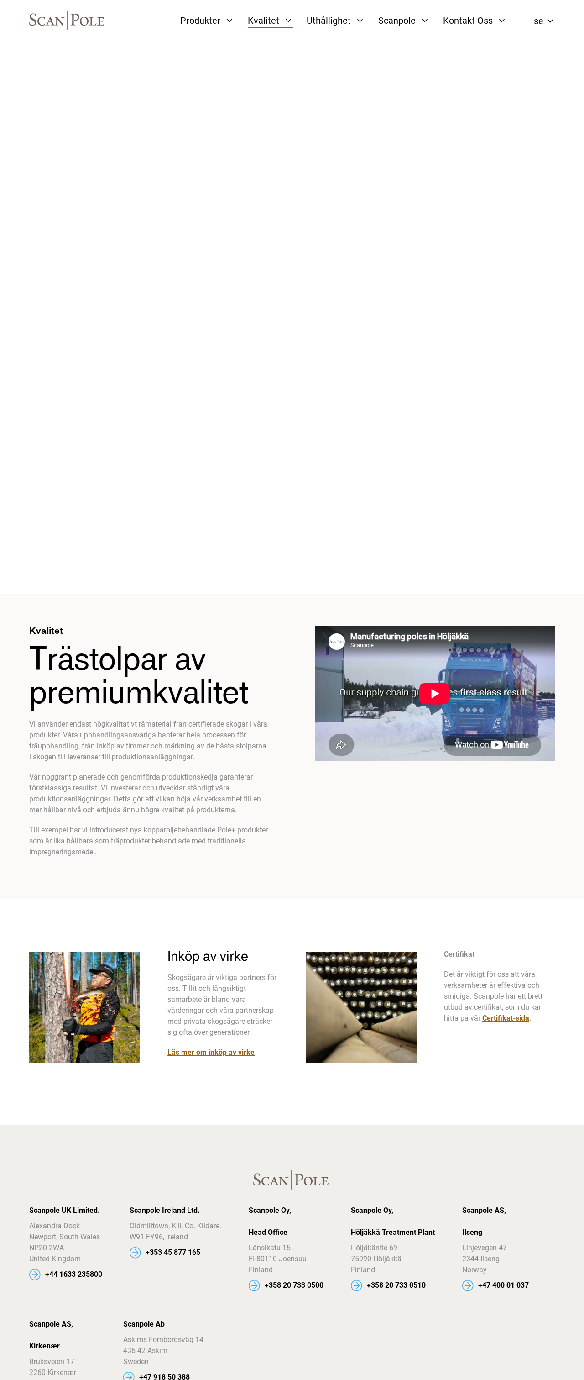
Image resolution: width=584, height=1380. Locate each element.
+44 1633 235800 (73, 1274)
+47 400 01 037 (503, 1285)
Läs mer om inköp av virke (211, 1052)
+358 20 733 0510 (396, 1285)
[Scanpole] (68, 21)
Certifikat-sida (505, 1018)
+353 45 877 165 (173, 1252)
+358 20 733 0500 (294, 1285)
